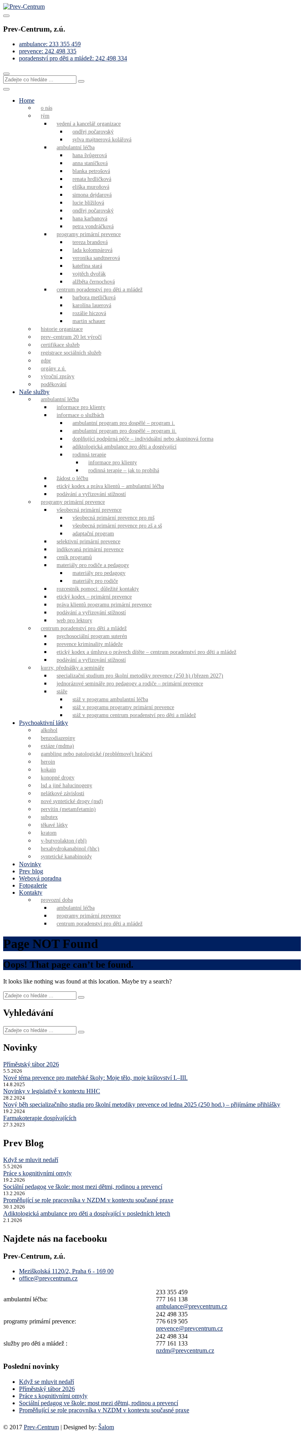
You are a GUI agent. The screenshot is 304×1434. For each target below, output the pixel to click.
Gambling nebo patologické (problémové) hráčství (96, 754)
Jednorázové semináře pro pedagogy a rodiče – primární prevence (130, 684)
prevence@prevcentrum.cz (189, 1328)
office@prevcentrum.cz (48, 1278)
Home (26, 100)
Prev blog (31, 871)
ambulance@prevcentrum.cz (191, 1306)
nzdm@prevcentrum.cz (185, 1350)
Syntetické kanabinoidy (66, 857)
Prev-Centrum (41, 1427)
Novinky (30, 864)
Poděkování (53, 384)
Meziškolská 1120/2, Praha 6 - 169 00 (66, 1271)
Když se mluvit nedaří (30, 1159)
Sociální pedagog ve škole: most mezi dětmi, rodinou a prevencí (82, 1186)
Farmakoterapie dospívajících (39, 1118)
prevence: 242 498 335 (47, 51)
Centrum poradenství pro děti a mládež (99, 924)
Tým (45, 116)
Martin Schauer (88, 321)
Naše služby (34, 392)
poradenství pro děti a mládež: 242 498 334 (73, 58)
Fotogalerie (33, 885)
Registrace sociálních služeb (71, 353)
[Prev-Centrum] (24, 6)
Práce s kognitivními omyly (37, 1173)
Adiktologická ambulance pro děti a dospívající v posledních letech (86, 1213)
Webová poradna (40, 878)
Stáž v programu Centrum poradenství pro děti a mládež (134, 715)
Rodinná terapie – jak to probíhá (123, 470)
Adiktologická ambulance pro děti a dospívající (124, 447)
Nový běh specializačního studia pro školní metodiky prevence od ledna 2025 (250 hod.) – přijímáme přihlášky (141, 1104)
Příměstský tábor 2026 (31, 1064)
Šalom (106, 1427)
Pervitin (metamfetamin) (68, 809)
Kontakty (30, 892)
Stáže (62, 691)
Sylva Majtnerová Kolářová (101, 140)
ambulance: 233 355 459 (50, 44)
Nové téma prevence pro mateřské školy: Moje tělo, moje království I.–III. (95, 1077)
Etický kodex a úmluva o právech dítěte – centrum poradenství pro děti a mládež (146, 652)
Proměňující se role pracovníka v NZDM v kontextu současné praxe (88, 1200)
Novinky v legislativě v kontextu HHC (51, 1091)
